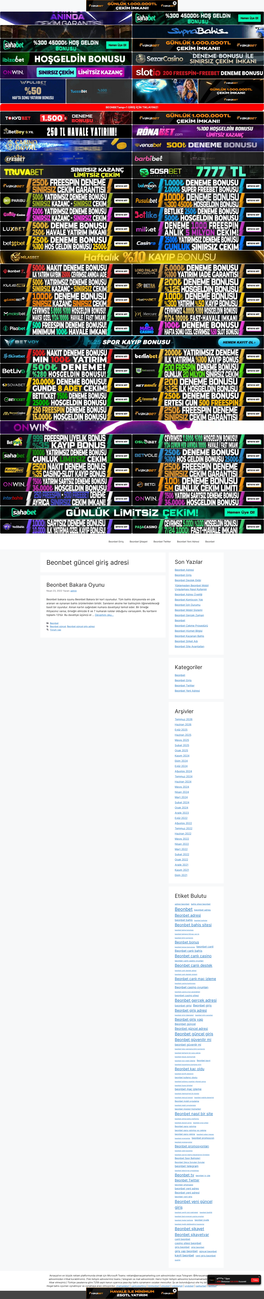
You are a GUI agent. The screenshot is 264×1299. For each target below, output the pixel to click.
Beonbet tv (184, 1175)
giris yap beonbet (186, 1251)
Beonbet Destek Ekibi (188, 580)
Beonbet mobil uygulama (187, 1101)
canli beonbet (182, 1239)
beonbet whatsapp (184, 1184)
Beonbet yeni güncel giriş (193, 1204)
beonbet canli (204, 946)
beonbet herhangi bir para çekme (187, 1053)
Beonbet (210, 541)
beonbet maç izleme (188, 1089)
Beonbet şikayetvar (192, 1234)
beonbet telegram (186, 1166)
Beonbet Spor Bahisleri (187, 1158)
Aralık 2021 (181, 864)
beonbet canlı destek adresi (185, 971)
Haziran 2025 (183, 734)
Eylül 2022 (181, 818)
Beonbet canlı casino (193, 956)
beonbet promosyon (203, 1138)
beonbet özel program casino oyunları (189, 1216)
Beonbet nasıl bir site (194, 1113)
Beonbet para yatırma (185, 1126)
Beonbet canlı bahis (188, 951)
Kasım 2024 (182, 755)
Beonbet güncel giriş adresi (81, 626)
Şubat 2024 (182, 802)
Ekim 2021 (181, 875)
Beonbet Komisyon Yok (189, 599)
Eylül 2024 (181, 766)
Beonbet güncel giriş (194, 1033)
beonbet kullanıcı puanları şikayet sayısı (190, 1081)
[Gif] (132, 257)
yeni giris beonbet (206, 1255)
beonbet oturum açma (183, 1123)
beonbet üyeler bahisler (184, 1220)
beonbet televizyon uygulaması (187, 1171)
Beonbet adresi (188, 915)
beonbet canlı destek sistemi (186, 974)
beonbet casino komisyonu (185, 983)
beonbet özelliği (206, 1212)
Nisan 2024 (182, 792)
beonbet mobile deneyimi (204, 1098)
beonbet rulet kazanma (184, 1151)
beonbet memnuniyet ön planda (187, 1094)
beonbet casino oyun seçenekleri (187, 992)
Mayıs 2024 (182, 786)
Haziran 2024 (183, 781)
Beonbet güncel (58, 626)
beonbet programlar (182, 1138)
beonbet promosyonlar (183, 1142)
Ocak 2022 (181, 859)
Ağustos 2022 (183, 823)
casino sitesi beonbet (188, 1243)
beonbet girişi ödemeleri (184, 1015)
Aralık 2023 (182, 812)
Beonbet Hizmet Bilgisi (188, 630)
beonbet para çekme (185, 1134)
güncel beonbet (208, 1251)
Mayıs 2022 (182, 838)
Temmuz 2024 (184, 776)
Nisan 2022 (182, 844)
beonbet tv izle (203, 1175)
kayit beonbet (184, 1255)
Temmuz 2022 (183, 828)
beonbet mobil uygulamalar (185, 1105)
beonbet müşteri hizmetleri (188, 1109)
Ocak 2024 (181, 807)
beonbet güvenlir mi (188, 1044)
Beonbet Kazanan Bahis (189, 636)
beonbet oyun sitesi (200, 1123)
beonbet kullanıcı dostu (186, 1077)
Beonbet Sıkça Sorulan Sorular (190, 1162)
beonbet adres (202, 909)
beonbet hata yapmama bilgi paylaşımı (190, 1049)
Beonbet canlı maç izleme (195, 979)
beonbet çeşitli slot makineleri (186, 1212)
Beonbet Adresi (184, 569)
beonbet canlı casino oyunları (189, 961)
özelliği (177, 1260)
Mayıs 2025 (182, 740)
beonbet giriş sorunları (204, 1015)
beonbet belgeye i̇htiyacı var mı (187, 934)
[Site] (66, 186)
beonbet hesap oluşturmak (185, 1057)
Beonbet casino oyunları (191, 987)
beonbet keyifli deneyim (184, 1074)
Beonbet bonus (187, 942)
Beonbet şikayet (189, 1228)
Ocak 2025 (181, 750)
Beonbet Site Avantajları (189, 646)
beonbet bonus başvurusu (185, 947)
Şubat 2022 (182, 854)
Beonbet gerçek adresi (196, 1000)
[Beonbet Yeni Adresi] (57, 541)
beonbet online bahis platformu (187, 1119)
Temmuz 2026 (184, 719)
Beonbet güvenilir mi (193, 1039)
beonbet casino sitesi (187, 995)
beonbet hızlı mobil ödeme (185, 1061)
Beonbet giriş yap (189, 1019)
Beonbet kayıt (203, 1060)
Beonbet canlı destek (193, 965)
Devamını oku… (104, 614)
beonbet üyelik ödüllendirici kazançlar (189, 1224)
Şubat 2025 (182, 745)
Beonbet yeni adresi (187, 1192)
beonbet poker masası (205, 1134)
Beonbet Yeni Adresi (188, 541)
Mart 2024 (181, 797)
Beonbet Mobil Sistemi (188, 610)
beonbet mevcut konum (184, 1098)
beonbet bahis (184, 920)
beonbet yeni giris (183, 1196)
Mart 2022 (181, 849)
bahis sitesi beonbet (201, 904)
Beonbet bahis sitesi (193, 925)
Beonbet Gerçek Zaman (189, 615)
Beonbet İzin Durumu (187, 604)
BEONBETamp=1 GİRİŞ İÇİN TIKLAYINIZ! (132, 107)
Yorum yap (55, 629)
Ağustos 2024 (183, 771)
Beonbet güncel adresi (191, 1028)
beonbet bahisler (200, 920)
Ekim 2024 (181, 760)
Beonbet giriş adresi (191, 1010)
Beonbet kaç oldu (189, 1069)
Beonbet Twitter (162, 541)
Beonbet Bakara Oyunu (75, 585)
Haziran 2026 (183, 724)
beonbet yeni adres (187, 1188)
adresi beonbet (182, 904)
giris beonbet (182, 1247)
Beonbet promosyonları (192, 1146)
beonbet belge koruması (184, 930)
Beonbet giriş (202, 1005)
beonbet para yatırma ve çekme (190, 1130)
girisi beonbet (197, 1247)
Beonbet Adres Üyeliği (188, 594)
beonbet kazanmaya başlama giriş (188, 1065)
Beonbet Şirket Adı (186, 641)
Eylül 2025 (181, 729)
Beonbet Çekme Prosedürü (191, 625)
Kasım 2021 (182, 870)
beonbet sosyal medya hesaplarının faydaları (192, 1155)
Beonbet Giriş (116, 541)
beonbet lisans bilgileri (184, 1085)
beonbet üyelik (202, 1220)
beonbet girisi (183, 1005)
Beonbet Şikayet (138, 541)
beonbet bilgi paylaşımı (184, 938)
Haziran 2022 (183, 833)
